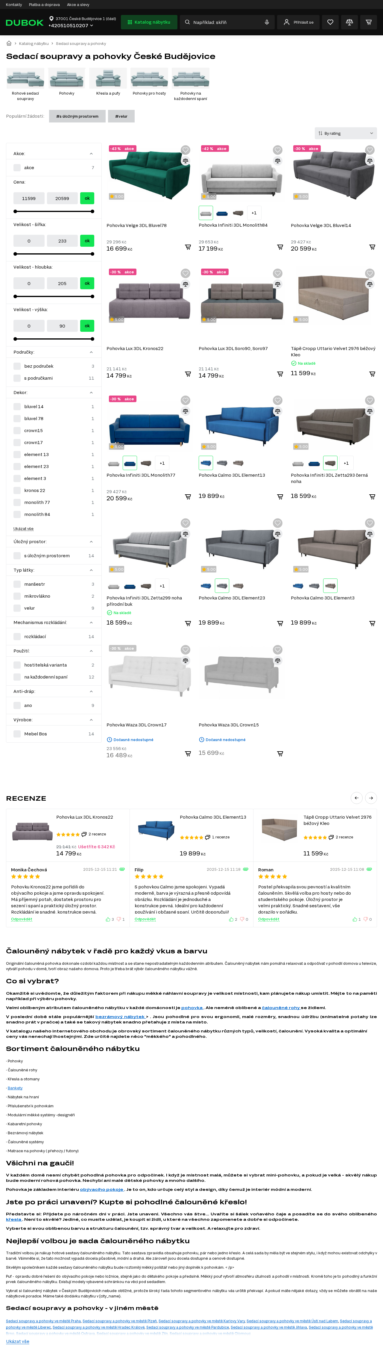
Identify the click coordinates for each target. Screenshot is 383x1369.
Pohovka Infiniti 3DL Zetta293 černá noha (329, 478)
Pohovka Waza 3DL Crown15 (229, 724)
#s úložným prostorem (77, 116)
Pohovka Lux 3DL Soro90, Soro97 (233, 348)
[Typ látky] (91, 570)
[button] (357, 798)
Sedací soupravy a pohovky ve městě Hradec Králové (99, 1327)
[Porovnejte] (349, 22)
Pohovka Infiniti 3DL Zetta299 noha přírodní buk (144, 601)
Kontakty (14, 4)
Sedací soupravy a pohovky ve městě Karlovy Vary (202, 1321)
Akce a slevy (78, 4)
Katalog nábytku (152, 22)
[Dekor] (91, 393)
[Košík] (368, 22)
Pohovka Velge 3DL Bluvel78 (137, 225)
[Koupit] (188, 247)
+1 (254, 212)
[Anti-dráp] (91, 691)
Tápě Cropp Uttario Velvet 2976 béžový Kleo (333, 351)
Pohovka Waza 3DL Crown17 (137, 724)
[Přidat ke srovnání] (185, 161)
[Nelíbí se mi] (119, 919)
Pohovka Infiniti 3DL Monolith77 (141, 475)
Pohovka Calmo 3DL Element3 (323, 597)
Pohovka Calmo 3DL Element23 (232, 597)
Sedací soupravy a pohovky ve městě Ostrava (55, 1333)
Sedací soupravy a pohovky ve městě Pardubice (187, 1327)
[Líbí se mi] (109, 919)
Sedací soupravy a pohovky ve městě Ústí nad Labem (292, 1321)
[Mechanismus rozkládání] (91, 623)
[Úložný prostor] (91, 542)
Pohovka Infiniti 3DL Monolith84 (233, 225)
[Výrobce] (91, 720)
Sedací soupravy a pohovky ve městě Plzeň (120, 1321)
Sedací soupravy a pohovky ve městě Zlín (132, 1333)
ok (87, 198)
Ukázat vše (23, 528)
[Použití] (91, 651)
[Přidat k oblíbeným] (185, 150)
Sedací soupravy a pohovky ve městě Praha (43, 1321)
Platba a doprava (44, 4)
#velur (121, 116)
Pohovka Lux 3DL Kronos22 (135, 348)
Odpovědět (21, 919)
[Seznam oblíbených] (330, 22)
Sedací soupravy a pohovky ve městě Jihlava (269, 1327)
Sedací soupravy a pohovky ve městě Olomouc (210, 1333)
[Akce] (91, 154)
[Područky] (91, 352)
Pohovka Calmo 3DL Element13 (232, 475)
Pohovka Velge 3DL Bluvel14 (321, 225)
